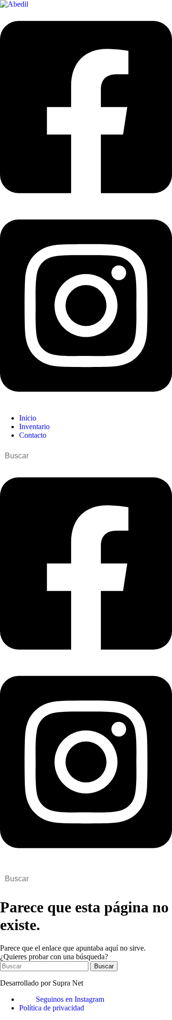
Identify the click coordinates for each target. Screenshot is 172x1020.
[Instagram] (86, 402)
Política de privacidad (51, 1008)
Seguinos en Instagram (70, 999)
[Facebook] (86, 203)
